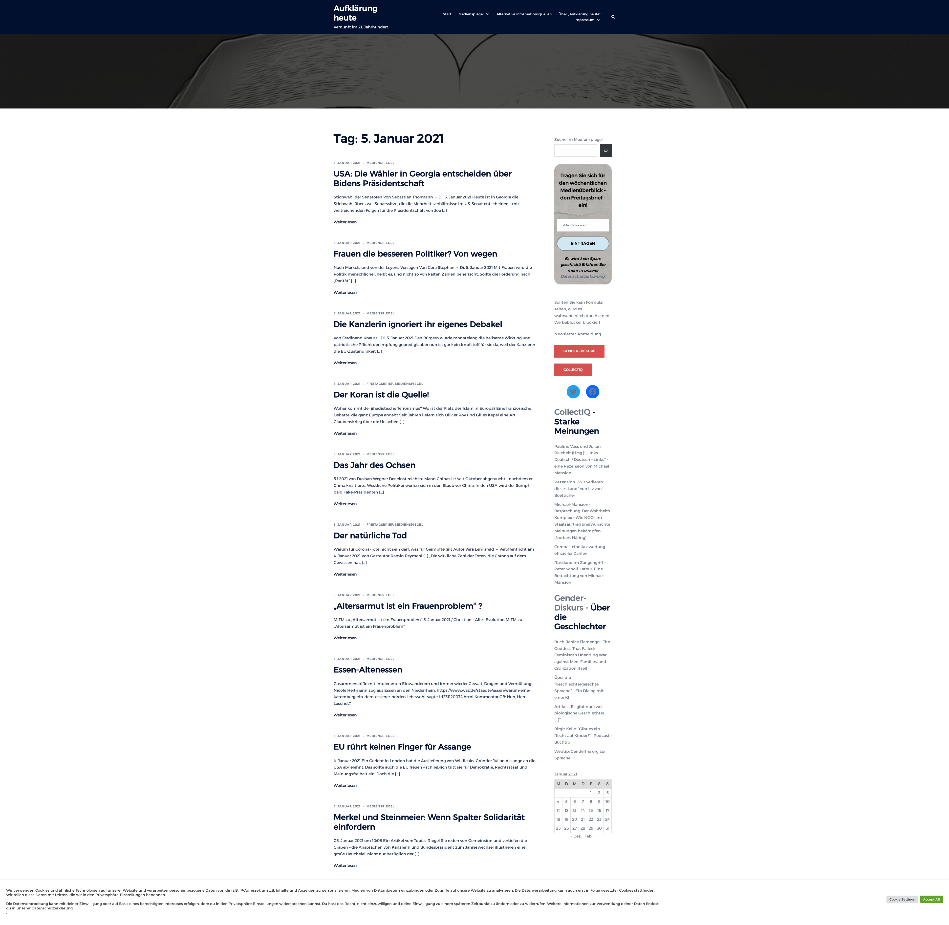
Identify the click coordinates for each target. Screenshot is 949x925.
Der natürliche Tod (370, 535)
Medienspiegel (471, 14)
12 (566, 810)
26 (566, 828)
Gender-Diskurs (579, 351)
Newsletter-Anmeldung (577, 334)
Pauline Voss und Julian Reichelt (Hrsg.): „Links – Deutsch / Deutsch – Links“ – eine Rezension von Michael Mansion (581, 459)
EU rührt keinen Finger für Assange (402, 747)
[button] (613, 17)
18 (558, 819)
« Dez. (576, 836)
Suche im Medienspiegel (578, 139)
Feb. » (589, 836)
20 (574, 819)
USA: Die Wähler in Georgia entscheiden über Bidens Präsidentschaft (423, 178)
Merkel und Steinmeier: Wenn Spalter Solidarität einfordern (429, 821)
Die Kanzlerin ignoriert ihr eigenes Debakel (418, 324)
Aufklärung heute (355, 12)
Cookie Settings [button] (902, 899)
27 (574, 828)
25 (558, 828)
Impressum (585, 20)
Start (447, 14)
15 (591, 810)
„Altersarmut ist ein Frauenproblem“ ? (408, 606)
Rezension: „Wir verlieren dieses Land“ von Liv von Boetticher (578, 489)
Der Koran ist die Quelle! (381, 394)
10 (607, 801)
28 (583, 828)
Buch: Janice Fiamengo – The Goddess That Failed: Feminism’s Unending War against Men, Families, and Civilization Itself (582, 655)
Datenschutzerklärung (582, 276)
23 (599, 819)
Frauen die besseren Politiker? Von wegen (415, 253)
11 (558, 810)
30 (599, 828)
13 (575, 810)
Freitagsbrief (380, 384)
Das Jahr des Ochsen (374, 465)
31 (607, 828)
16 (599, 810)
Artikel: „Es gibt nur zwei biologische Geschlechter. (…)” (579, 713)
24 (607, 819)
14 (583, 810)
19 (566, 819)
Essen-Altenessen (368, 669)
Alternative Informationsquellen (524, 14)
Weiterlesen (345, 222)
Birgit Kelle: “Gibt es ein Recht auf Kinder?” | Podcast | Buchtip (583, 736)
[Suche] (606, 150)
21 (583, 819)
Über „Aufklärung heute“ (580, 14)
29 (591, 828)
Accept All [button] (931, 899)
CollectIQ (572, 369)
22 (591, 819)
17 (607, 810)
